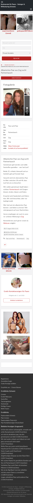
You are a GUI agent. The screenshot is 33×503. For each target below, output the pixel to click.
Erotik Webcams (6, 397)
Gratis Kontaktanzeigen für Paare (16, 291)
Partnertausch (14, 189)
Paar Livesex (5, 418)
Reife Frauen (5, 408)
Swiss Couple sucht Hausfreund (11, 451)
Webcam (6, 223)
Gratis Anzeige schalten (8, 383)
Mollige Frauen (6, 406)
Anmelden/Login (6, 381)
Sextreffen (4, 399)
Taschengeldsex (6, 401)
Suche (17, 58)
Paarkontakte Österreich (9, 420)
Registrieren (5, 379)
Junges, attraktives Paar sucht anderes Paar (15, 477)
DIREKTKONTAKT (16, 78)
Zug (22, 217)
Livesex (3, 394)
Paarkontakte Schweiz (8, 415)
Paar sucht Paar (10, 238)
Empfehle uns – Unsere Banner (11, 387)
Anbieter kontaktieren (16, 300)
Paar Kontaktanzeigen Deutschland (12, 423)
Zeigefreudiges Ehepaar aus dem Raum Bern (15, 456)
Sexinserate (4, 404)
